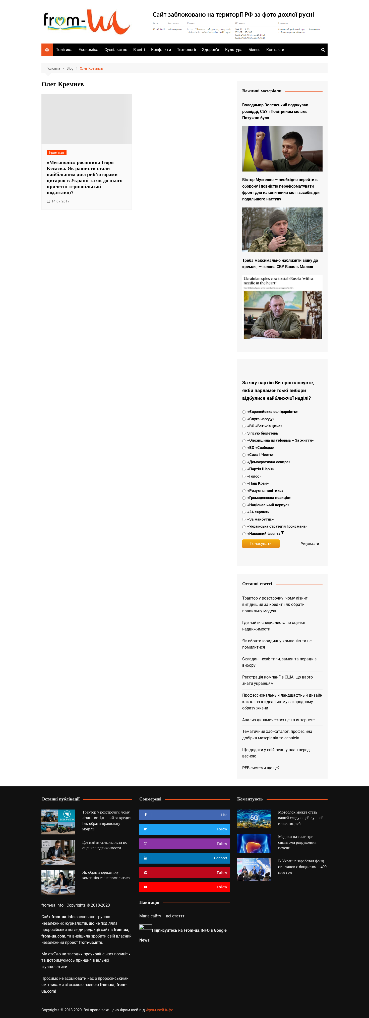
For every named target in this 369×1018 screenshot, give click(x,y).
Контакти (275, 49)
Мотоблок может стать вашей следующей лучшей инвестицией (301, 818)
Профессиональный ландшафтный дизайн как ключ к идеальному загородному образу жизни (282, 701)
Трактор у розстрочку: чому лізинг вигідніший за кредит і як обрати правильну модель (275, 604)
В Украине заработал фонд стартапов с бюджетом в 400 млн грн (302, 866)
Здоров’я (210, 49)
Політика (64, 49)
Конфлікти (161, 49)
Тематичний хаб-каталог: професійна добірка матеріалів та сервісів (277, 734)
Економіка (88, 49)
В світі (139, 49)
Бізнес (254, 49)
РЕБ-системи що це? (261, 768)
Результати (310, 544)
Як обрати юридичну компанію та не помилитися (277, 644)
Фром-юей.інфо (159, 1010)
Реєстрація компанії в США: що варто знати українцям (277, 680)
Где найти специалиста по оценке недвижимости (273, 625)
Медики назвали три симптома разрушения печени (297, 842)
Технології (186, 49)
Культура (233, 49)
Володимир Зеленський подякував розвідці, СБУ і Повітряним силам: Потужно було (275, 111)
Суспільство (115, 49)
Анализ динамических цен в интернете (278, 719)
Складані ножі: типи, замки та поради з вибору (279, 662)
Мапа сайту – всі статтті (162, 916)
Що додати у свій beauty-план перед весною (276, 753)
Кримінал (56, 152)
